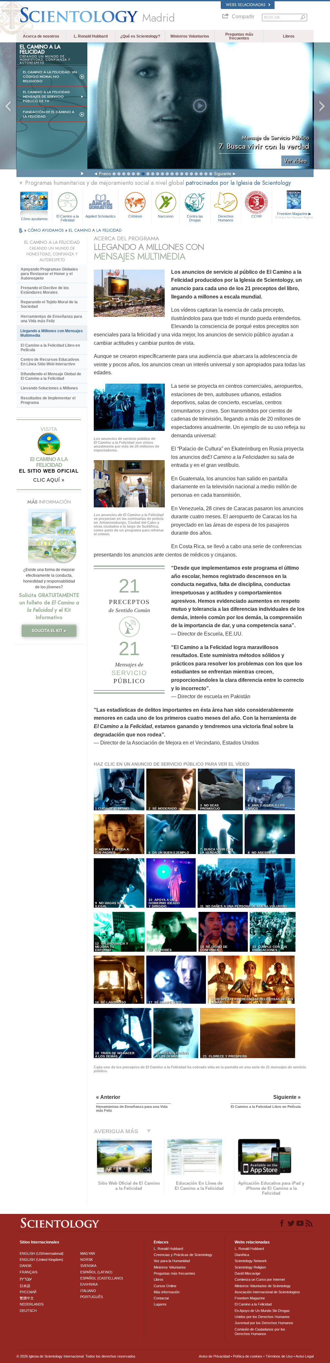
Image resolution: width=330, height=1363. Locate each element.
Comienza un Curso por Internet (260, 1279)
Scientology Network (251, 1261)
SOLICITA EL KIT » (49, 631)
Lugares (160, 1304)
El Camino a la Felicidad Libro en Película (50, 347)
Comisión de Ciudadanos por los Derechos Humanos (260, 1331)
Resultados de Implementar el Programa (48, 400)
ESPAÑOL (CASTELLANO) (101, 1278)
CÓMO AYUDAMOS (46, 230)
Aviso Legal (305, 1356)
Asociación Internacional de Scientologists (267, 1292)
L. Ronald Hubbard (91, 36)
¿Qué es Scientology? (140, 36)
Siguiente (222, 173)
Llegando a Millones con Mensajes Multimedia (51, 333)
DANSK (26, 1266)
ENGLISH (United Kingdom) (41, 1259)
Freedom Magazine (294, 215)
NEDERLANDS (32, 1304)
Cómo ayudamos (34, 219)
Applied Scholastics (100, 216)
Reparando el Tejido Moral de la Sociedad (49, 304)
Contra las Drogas (195, 217)
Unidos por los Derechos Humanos (262, 1317)
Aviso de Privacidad (214, 1356)
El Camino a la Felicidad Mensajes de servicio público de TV (46, 96)
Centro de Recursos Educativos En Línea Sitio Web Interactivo (50, 361)
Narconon (165, 216)
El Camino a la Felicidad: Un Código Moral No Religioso (50, 76)
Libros (289, 36)
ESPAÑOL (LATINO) (96, 1272)
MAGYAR (87, 1253)
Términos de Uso (279, 1356)
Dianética (242, 1255)
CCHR (256, 216)
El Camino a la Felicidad (67, 217)
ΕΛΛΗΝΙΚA (89, 1284)
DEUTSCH (28, 1311)
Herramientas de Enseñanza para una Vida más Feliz (51, 318)
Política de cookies (247, 1356)
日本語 (25, 1286)
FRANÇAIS (28, 1272)
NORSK (86, 1259)
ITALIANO (88, 1291)
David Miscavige (247, 1273)
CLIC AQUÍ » (48, 480)
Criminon (135, 216)
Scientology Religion (250, 1267)
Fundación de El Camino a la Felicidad (48, 114)
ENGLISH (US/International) (41, 1253)
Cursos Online (165, 1286)
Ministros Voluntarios (189, 36)
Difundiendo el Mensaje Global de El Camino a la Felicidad (51, 376)
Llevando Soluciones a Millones (49, 388)
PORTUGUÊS (91, 1297)
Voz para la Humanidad (172, 1261)
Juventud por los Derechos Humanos (264, 1323)
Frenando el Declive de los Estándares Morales (45, 290)
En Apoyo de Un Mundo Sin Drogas (262, 1311)
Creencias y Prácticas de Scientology (183, 1255)
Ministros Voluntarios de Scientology (263, 1286)
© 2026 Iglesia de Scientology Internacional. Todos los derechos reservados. (76, 1356)
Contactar (161, 1298)
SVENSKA (88, 1266)
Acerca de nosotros (41, 36)
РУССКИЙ (28, 1292)
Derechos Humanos (226, 217)
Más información (167, 1292)
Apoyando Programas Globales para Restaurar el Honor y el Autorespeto (49, 274)
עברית (26, 1278)
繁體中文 (27, 1298)
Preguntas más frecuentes (239, 36)
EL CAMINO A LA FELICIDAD (95, 230)
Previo (105, 173)
